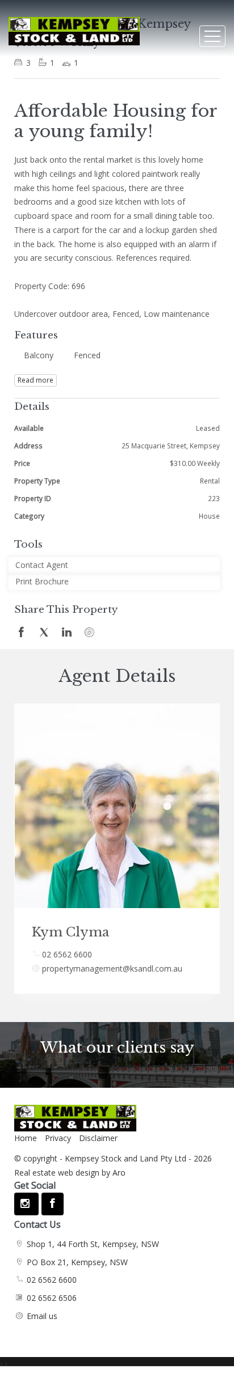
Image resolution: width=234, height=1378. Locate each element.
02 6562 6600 (67, 954)
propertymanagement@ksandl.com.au (112, 968)
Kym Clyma (70, 932)
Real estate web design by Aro (70, 1172)
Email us (42, 1316)
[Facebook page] (52, 1204)
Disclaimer (98, 1138)
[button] (114, 582)
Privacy (58, 1138)
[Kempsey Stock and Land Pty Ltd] (74, 25)
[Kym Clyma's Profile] (117, 806)
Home (25, 1138)
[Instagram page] (26, 1204)
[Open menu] (212, 36)
